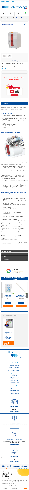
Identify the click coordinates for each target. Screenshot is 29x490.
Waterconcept (15, 269)
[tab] (14, 103)
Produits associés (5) (7, 254)
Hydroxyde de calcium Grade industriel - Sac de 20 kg (8, 297)
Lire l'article (6, 343)
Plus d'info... (5, 68)
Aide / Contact (10, 1)
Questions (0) (5, 259)
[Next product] (27, 18)
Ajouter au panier (8, 305)
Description (5, 103)
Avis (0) (4, 256)
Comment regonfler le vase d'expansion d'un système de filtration (8, 335)
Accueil (3, 1)
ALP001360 (7, 298)
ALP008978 (21, 298)
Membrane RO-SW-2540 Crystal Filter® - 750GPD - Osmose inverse (21, 297)
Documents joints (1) (7, 251)
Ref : (3, 61)
